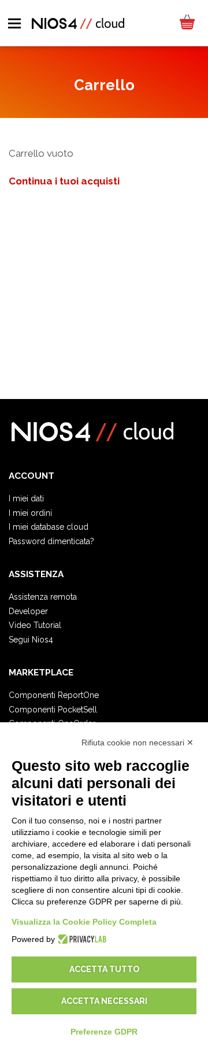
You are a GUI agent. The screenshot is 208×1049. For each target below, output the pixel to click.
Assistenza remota (43, 596)
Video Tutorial (35, 625)
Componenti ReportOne (54, 695)
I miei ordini (30, 513)
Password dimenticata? (51, 541)
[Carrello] (186, 23)
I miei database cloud (48, 526)
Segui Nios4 (31, 639)
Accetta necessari (104, 1001)
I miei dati (26, 498)
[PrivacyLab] (80, 939)
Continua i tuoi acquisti (64, 181)
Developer (28, 611)
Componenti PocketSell (53, 709)
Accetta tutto (104, 969)
